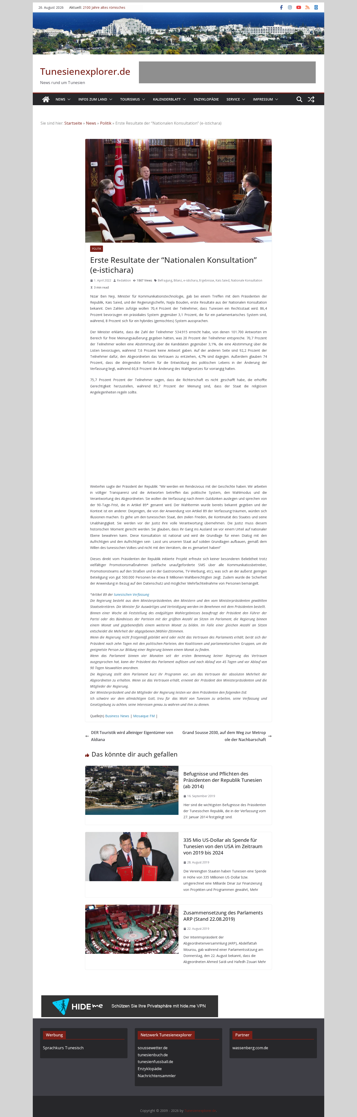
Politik (105, 123)
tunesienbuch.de (153, 1054)
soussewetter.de (153, 1047)
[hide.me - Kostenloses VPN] (129, 998)
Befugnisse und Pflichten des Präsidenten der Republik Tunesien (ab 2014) (222, 780)
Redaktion (124, 280)
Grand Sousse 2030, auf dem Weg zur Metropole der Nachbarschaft (224, 736)
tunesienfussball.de (155, 1061)
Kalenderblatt (167, 99)
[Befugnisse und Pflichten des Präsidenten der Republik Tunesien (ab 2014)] (131, 769)
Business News (117, 716)
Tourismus (130, 99)
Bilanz (178, 280)
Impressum (263, 99)
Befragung (165, 280)
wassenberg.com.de (250, 1047)
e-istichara (190, 280)
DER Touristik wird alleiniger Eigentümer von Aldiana (132, 736)
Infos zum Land (92, 99)
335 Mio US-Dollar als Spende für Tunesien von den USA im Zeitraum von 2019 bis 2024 (223, 846)
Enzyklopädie (206, 99)
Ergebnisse (206, 280)
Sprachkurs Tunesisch (63, 1047)
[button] (68, 99)
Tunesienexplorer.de (85, 71)
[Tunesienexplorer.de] (46, 99)
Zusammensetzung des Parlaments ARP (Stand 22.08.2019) (223, 915)
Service (233, 99)
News (60, 99)
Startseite (73, 123)
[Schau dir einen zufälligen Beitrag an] (311, 99)
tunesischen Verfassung (131, 594)
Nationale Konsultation (246, 280)
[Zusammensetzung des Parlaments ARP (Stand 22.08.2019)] (131, 908)
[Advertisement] (227, 72)
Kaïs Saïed (223, 280)
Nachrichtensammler (157, 1075)
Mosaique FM (144, 716)
